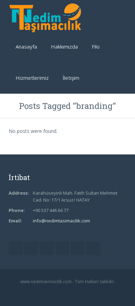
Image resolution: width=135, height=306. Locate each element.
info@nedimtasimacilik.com (61, 221)
